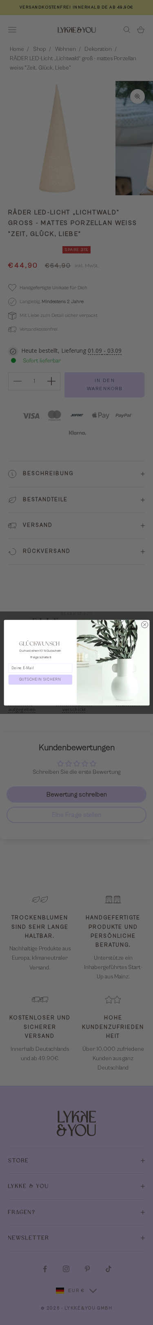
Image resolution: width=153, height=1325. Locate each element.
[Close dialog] (144, 624)
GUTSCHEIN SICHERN (40, 679)
